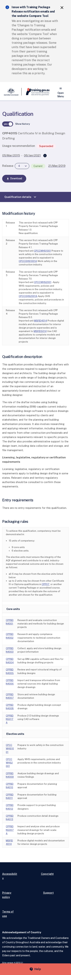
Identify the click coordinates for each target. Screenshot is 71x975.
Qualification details (20, 197)
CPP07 (45, 584)
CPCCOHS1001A (28, 261)
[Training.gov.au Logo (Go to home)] (36, 91)
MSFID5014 (40, 331)
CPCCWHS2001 (42, 282)
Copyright (47, 873)
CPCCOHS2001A (28, 296)
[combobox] (22, 166)
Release (7, 166)
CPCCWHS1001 (42, 250)
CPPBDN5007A (10, 830)
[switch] (7, 124)
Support (48, 892)
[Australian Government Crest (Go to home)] (12, 91)
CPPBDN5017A (9, 719)
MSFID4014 (40, 320)
